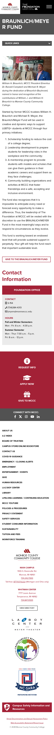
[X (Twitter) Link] (20, 416)
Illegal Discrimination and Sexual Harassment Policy (27, 719)
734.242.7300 (27, 578)
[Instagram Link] (26, 416)
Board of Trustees (12, 441)
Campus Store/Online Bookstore (20, 446)
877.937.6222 (19, 582)
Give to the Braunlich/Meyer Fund (26, 259)
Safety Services (11, 519)
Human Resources (12, 482)
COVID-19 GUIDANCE (12, 456)
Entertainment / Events (15, 472)
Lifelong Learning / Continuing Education (25, 498)
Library (6, 493)
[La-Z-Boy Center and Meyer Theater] (27, 624)
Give (4, 477)
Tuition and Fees (11, 534)
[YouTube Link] (32, 416)
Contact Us (8, 451)
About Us (7, 430)
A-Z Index (7, 436)
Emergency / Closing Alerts (17, 462)
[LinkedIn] (38, 416)
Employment (9, 467)
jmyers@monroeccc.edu (20, 311)
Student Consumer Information (20, 524)
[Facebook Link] (15, 416)
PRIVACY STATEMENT (12, 513)
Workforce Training (13, 539)
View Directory (27, 608)
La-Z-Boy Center (11, 487)
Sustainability (10, 529)
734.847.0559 (27, 600)
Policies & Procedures (14, 508)
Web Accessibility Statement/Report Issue (27, 723)
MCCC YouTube (10, 503)
